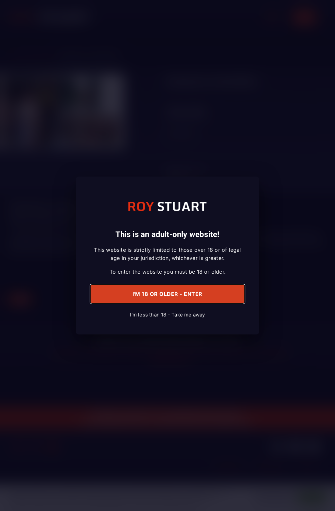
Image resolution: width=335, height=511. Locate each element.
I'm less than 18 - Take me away (167, 315)
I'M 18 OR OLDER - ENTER (167, 294)
